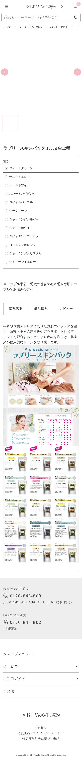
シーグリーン (18, 210)
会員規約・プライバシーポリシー (41, 733)
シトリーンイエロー (22, 261)
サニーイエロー (19, 176)
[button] (4, 72)
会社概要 (41, 727)
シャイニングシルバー (24, 219)
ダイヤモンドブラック (24, 236)
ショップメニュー (18, 654)
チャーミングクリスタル (25, 253)
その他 (8, 691)
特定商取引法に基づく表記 (40, 738)
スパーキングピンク (22, 193)
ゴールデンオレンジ (22, 245)
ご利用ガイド (14, 678)
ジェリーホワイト (21, 227)
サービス (10, 666)
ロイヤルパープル (21, 202)
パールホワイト (19, 185)
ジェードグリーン (21, 168)
